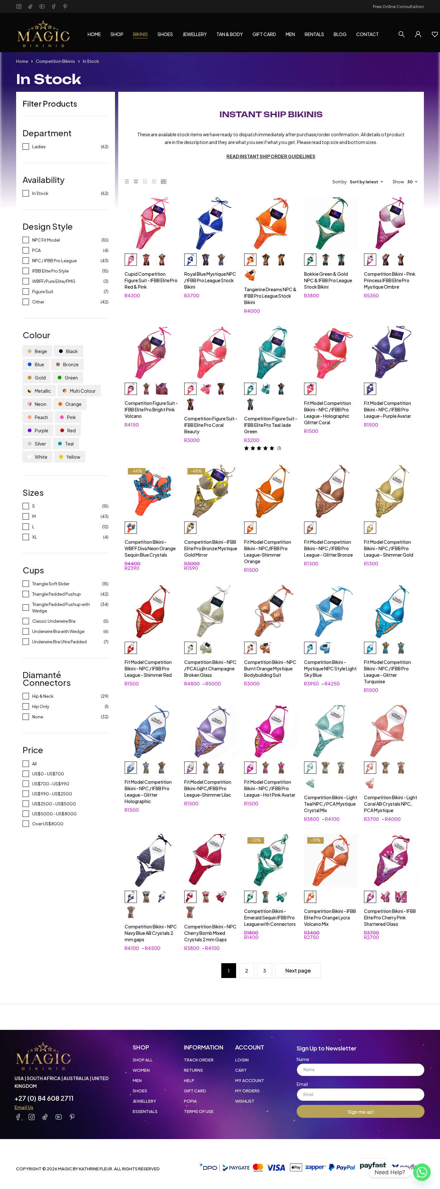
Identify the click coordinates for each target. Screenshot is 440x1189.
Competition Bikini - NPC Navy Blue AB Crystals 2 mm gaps (151, 933)
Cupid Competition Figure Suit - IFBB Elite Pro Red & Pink (151, 280)
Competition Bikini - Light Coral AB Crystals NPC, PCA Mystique (390, 803)
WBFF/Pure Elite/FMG (53, 281)
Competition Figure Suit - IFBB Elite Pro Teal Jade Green (270, 425)
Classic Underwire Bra (53, 621)
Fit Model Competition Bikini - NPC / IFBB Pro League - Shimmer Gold (388, 548)
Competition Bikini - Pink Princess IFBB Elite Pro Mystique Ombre (390, 280)
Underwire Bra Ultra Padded (59, 641)
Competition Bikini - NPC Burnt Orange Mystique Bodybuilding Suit (270, 668)
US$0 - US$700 (48, 773)
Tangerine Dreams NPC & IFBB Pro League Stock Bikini (270, 295)
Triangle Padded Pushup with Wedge (61, 607)
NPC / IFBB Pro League (54, 260)
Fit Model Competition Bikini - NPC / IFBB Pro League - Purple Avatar (387, 409)
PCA (36, 250)
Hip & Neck (42, 696)
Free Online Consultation (398, 6)
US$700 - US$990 (50, 783)
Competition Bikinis (55, 61)
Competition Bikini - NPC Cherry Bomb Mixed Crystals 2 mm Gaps (210, 933)
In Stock (40, 193)
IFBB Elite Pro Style (50, 270)
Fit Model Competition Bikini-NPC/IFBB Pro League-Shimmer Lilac (207, 788)
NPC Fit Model (46, 240)
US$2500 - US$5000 (54, 803)
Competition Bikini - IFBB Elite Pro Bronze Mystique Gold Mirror (210, 548)
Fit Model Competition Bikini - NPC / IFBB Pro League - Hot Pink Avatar (269, 788)
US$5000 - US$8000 (54, 813)
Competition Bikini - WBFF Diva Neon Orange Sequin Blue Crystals (150, 548)
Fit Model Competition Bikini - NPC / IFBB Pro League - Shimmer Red (148, 668)
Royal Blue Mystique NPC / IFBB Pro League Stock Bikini (210, 280)
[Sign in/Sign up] (418, 34)
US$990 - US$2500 (52, 793)
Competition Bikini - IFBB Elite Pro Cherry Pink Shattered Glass (390, 917)
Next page (298, 970)
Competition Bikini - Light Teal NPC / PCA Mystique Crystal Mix (330, 803)
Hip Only (40, 706)
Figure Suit (42, 291)
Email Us (23, 1107)
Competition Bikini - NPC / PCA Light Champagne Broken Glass (210, 668)
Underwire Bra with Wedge (58, 631)
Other (38, 301)
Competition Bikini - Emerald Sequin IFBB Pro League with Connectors (270, 917)
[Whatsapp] (422, 1172)
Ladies (39, 146)
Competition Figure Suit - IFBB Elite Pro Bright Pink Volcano (151, 409)
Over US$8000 (47, 823)
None (37, 716)
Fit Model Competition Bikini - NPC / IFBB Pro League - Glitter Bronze (328, 548)
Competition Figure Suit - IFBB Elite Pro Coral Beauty (210, 425)
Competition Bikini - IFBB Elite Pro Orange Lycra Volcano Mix (330, 917)
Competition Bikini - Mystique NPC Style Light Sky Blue (330, 668)
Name (303, 1059)
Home (22, 61)
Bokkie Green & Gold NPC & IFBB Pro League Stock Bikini (328, 280)
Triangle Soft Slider (50, 583)
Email (303, 1084)
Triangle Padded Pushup (56, 594)
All (34, 763)
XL (34, 537)
